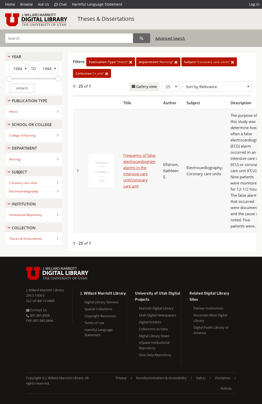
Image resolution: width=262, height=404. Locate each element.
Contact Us (38, 310)
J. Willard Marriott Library (45, 290)
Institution (24, 203)
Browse (26, 4)
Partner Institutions (208, 308)
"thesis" (109, 62)
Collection (24, 227)
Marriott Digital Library (156, 308)
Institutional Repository (25, 215)
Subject (19, 171)
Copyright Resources (100, 316)
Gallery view (146, 86)
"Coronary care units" (207, 62)
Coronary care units (23, 183)
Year (16, 56)
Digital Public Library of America (210, 330)
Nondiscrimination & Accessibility (161, 378)
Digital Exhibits (150, 322)
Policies (226, 388)
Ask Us (43, 4)
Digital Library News (154, 336)
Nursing (14, 159)
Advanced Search (170, 38)
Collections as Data (153, 329)
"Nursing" (156, 62)
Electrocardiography (23, 191)
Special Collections (98, 309)
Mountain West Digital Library (210, 318)
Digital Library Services (101, 302)
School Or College (32, 124)
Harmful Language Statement (97, 4)
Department (24, 148)
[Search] (141, 38)
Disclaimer (223, 378)
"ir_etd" (90, 73)
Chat (62, 4)
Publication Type (29, 100)
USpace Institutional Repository (154, 345)
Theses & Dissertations (106, 18)
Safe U (200, 378)
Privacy (121, 378)
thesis (13, 111)
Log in (254, 4)
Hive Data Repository (155, 355)
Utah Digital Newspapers (157, 315)
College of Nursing (22, 135)
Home (10, 4)
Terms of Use (94, 322)
